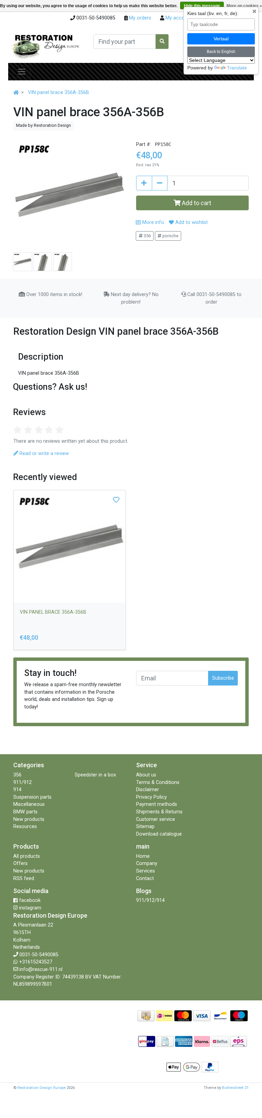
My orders (139, 18)
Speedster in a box (95, 775)
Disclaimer (147, 790)
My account (178, 18)
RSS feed (23, 878)
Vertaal (221, 38)
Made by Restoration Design (43, 125)
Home (143, 856)
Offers (20, 863)
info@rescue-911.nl (40, 969)
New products (28, 819)
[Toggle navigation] (21, 72)
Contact (145, 878)
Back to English (221, 51)
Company (146, 863)
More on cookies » (244, 5)
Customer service (155, 819)
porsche (169, 235)
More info (152, 222)
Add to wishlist (190, 222)
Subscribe (223, 678)
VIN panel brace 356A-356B (58, 92)
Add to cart (195, 203)
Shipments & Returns (159, 812)
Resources (25, 826)
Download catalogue (159, 834)
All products (26, 856)
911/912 (22, 782)
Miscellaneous (29, 804)
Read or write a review (43, 453)
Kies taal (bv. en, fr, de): (212, 13)
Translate (237, 67)
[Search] (162, 41)
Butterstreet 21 (235, 1087)
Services (145, 871)
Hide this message (202, 5)
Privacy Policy (151, 797)
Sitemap (145, 826)
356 (147, 235)
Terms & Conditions (157, 782)
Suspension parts (32, 797)
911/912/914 (150, 900)
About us (146, 775)
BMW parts (25, 812)
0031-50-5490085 (38, 955)
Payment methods (156, 804)
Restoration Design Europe (41, 1087)
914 (17, 790)
